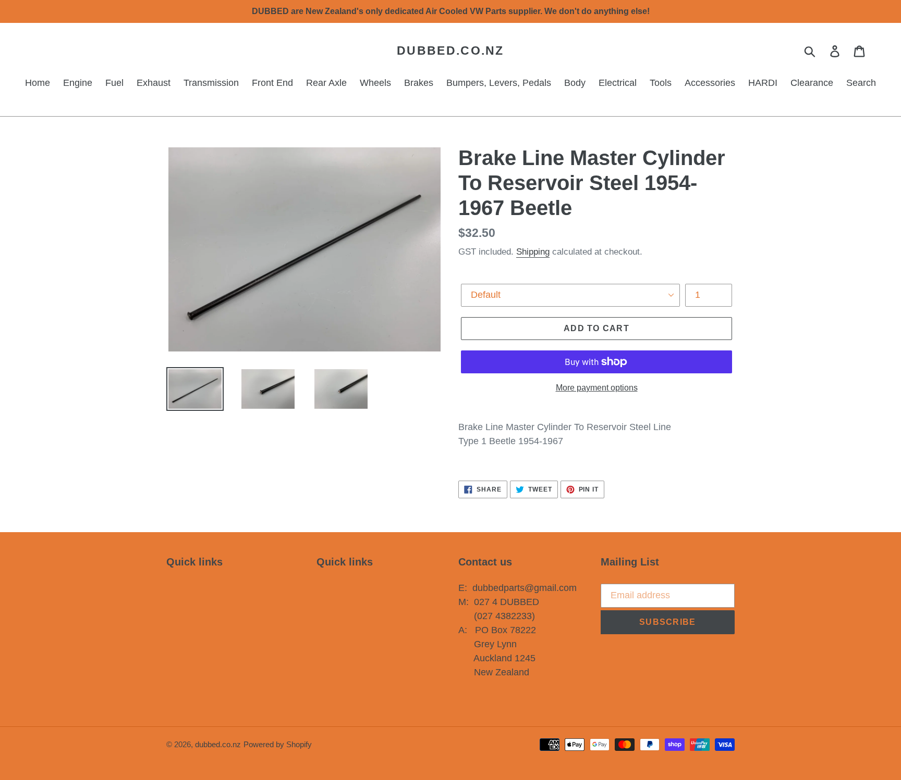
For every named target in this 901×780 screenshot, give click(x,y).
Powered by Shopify (277, 744)
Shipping (533, 252)
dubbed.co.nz (450, 50)
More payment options (597, 387)
